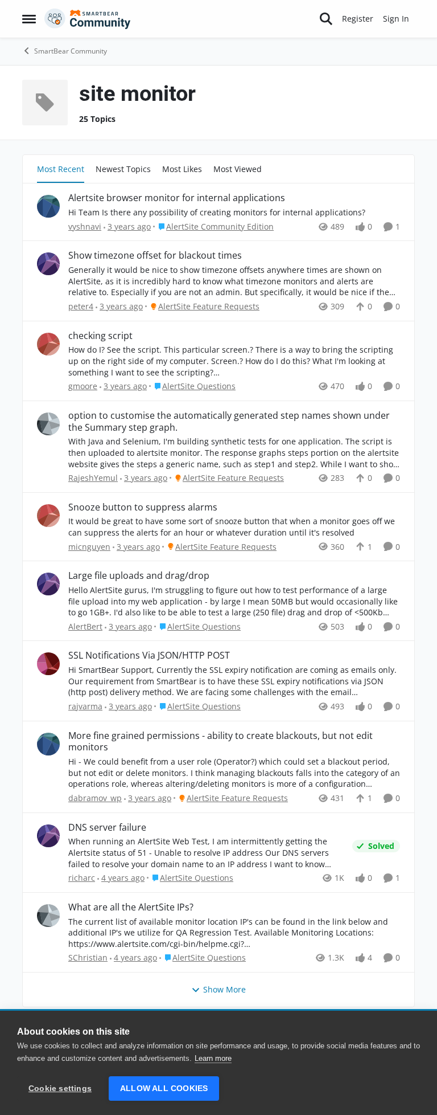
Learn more (213, 1058)
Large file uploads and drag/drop (138, 576)
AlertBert (85, 626)
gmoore (82, 386)
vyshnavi (84, 226)
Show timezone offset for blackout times (155, 256)
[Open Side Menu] (29, 18)
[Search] (326, 19)
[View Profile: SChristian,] (48, 915)
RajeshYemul (93, 477)
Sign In (396, 18)
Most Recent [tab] (60, 169)
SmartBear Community (70, 51)
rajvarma (85, 706)
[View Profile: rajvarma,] (48, 663)
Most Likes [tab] (182, 169)
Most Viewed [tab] (237, 169)
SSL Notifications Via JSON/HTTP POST (149, 655)
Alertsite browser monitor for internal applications (176, 198)
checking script (100, 336)
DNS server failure (107, 828)
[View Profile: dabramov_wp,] (48, 744)
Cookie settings (60, 1088)
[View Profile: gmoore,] (48, 344)
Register (357, 18)
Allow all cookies (164, 1088)
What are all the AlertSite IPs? (130, 907)
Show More (224, 989)
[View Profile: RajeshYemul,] (48, 423)
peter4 (80, 306)
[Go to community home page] (87, 19)
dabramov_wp (95, 798)
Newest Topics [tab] (123, 169)
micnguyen (89, 546)
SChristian (88, 957)
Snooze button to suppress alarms (142, 507)
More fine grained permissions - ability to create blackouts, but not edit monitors (220, 742)
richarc (81, 877)
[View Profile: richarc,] (48, 835)
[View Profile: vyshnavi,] (48, 206)
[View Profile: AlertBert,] (48, 584)
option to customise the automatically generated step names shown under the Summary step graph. (229, 422)
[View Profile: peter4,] (48, 263)
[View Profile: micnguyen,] (48, 515)
